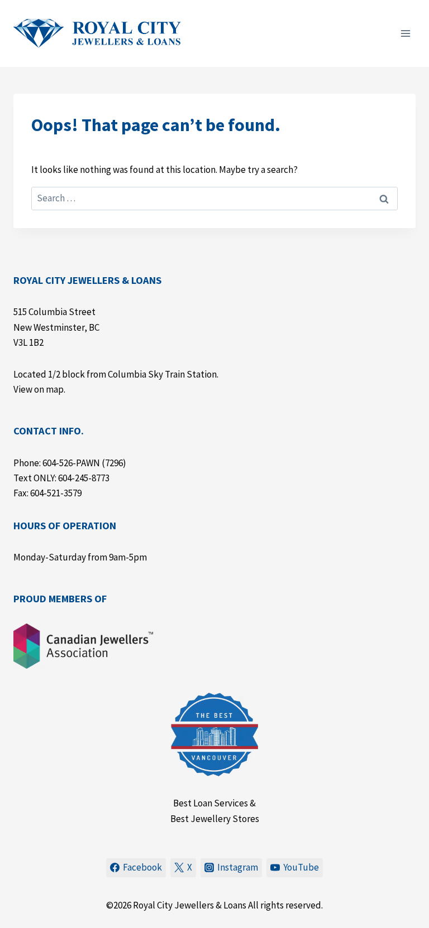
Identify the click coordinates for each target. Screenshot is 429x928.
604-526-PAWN (71, 463)
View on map (38, 389)
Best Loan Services (210, 803)
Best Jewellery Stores (214, 819)
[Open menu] (405, 33)
